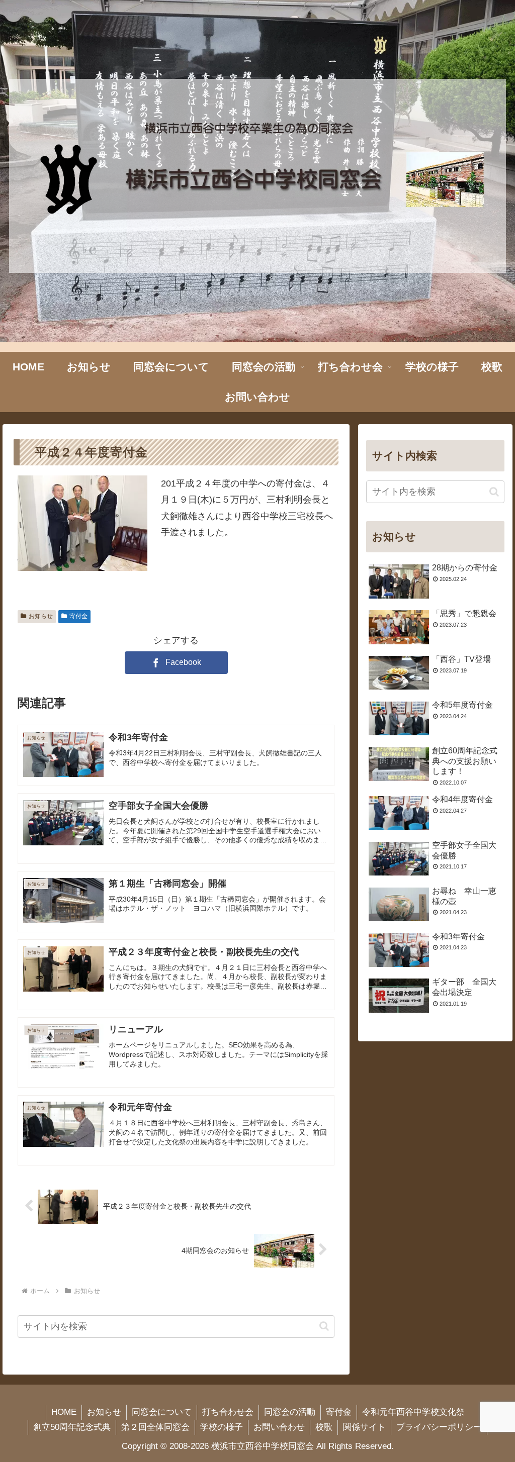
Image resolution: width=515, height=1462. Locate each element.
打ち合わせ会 (227, 1412)
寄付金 (78, 616)
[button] (324, 1326)
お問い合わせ (279, 1427)
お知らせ (41, 616)
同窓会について (162, 1412)
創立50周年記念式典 (72, 1427)
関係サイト (364, 1427)
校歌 (323, 1427)
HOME (63, 1412)
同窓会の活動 (289, 1412)
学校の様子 (221, 1427)
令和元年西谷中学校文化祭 (413, 1412)
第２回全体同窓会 (155, 1427)
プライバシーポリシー (439, 1427)
